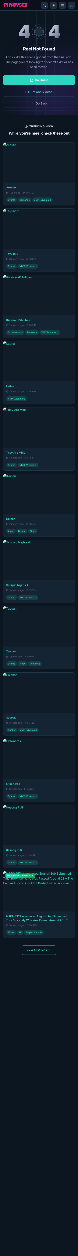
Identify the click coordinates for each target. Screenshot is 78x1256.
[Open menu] (62, 5)
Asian (11, 531)
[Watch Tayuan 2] (39, 229)
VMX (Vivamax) (42, 199)
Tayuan (11, 651)
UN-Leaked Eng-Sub (20, 875)
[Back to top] (8, 1249)
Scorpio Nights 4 (17, 585)
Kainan (10, 518)
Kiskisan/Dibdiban (18, 320)
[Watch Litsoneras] (39, 759)
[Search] (44, 5)
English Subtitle (34, 932)
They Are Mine (15, 452)
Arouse (11, 187)
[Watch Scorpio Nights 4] (39, 560)
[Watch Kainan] (39, 494)
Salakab (11, 717)
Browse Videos (41, 92)
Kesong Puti (14, 850)
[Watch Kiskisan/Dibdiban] (39, 295)
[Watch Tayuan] (39, 626)
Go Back (42, 103)
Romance (25, 199)
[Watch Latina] (39, 361)
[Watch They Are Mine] (39, 427)
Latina (10, 386)
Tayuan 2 (12, 253)
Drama (11, 199)
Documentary (15, 332)
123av (11, 932)
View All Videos (37, 950)
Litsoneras (13, 783)
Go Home (41, 80)
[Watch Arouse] (39, 162)
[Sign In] (71, 5)
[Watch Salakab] (39, 693)
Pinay (33, 531)
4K (20, 932)
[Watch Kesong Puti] (39, 825)
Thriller (12, 730)
